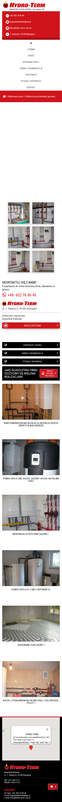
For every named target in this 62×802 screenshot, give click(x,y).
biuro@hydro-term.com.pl (20, 27)
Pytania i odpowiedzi (31, 81)
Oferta (31, 55)
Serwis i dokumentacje (31, 68)
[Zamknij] (47, 729)
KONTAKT (31, 87)
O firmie (31, 49)
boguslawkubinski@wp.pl (20, 21)
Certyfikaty (31, 74)
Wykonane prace (31, 62)
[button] (31, 748)
